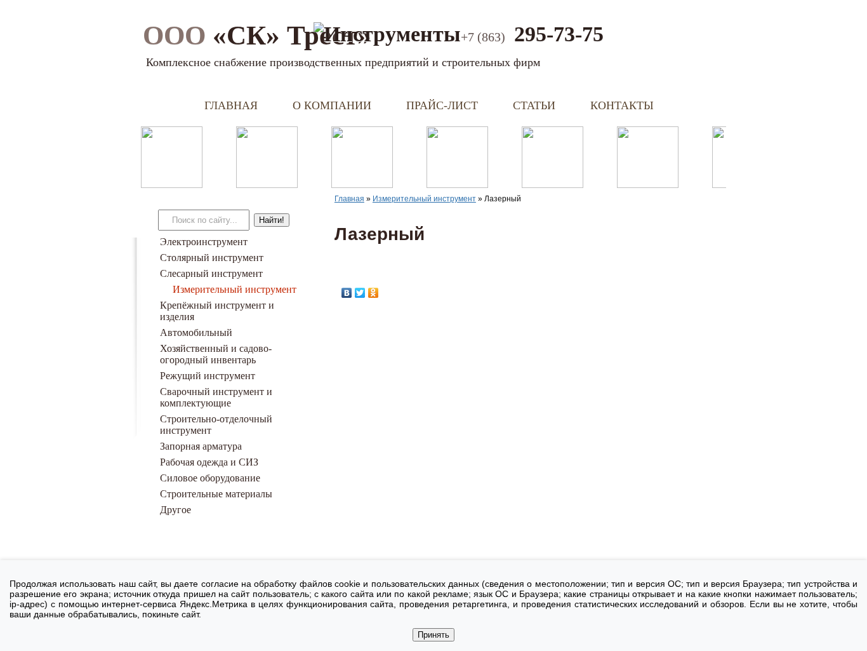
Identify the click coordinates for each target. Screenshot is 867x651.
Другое (175, 509)
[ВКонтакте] (347, 293)
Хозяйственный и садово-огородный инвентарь (216, 354)
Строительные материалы (216, 493)
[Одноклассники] (373, 293)
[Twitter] (360, 293)
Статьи (534, 105)
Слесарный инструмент (211, 273)
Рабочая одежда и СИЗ (209, 462)
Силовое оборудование (210, 478)
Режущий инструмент (207, 375)
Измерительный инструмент (234, 289)
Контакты (622, 105)
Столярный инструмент (211, 257)
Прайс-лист (442, 105)
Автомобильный (196, 332)
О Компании (332, 105)
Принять (433, 635)
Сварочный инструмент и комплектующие (216, 397)
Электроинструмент (204, 241)
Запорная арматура (201, 446)
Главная (231, 105)
